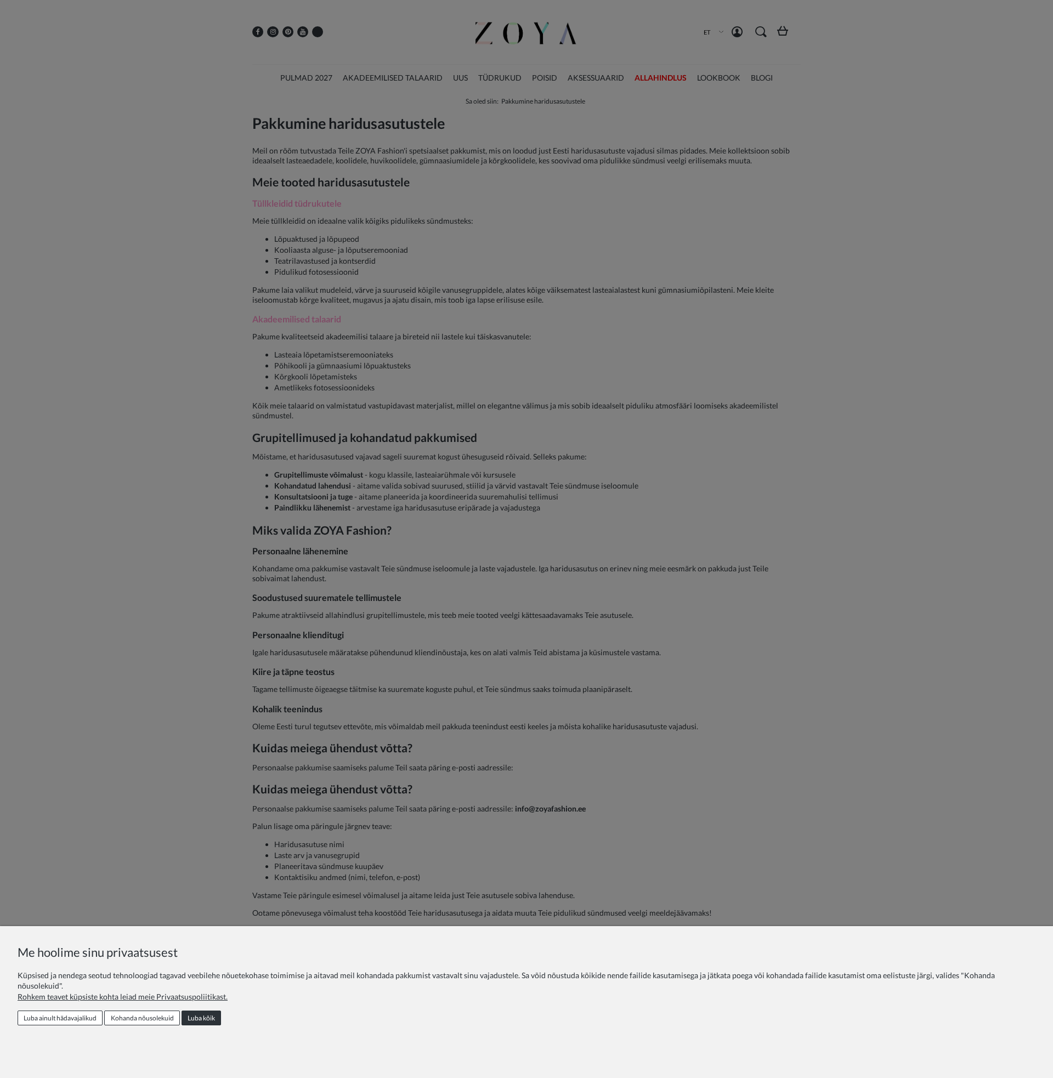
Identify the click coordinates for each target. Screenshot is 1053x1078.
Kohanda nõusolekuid (142, 1018)
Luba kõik (201, 1018)
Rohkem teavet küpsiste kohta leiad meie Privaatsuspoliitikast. (123, 996)
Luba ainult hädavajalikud (60, 1018)
